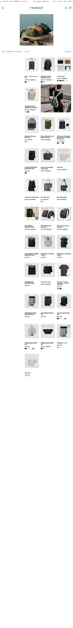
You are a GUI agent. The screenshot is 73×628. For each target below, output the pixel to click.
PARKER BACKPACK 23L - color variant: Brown (33, 348)
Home (3, 51)
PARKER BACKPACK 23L (31, 343)
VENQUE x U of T (62, 343)
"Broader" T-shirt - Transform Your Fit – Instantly (63, 283)
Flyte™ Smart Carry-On (31, 77)
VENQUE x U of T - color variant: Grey (58, 347)
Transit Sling (61, 76)
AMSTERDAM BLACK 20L (47, 313)
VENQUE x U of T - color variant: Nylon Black (60, 347)
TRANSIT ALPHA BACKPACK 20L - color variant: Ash (44, 81)
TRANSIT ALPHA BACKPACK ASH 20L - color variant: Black (28, 111)
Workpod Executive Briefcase (63, 226)
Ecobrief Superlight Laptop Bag (47, 168)
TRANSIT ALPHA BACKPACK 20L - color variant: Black (42, 81)
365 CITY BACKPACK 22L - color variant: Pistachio (63, 318)
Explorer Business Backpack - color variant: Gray (26, 141)
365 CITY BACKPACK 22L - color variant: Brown (65, 318)
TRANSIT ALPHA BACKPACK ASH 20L (31, 107)
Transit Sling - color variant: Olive (63, 80)
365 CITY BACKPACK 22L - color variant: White (60, 318)
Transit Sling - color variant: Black (60, 80)
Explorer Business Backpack (30, 137)
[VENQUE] (36, 8)
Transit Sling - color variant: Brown (58, 80)
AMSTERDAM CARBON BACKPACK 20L (32, 254)
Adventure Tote (45, 282)
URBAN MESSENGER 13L (47, 343)
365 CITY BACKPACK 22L (63, 313)
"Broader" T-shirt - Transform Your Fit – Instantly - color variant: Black (60, 288)
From (28, 139)
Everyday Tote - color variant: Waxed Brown (44, 201)
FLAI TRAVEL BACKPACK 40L (29, 226)
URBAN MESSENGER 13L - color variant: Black (42, 348)
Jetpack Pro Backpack (32, 197)
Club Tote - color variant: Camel (58, 171)
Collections (10, 51)
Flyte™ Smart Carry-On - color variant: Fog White (28, 81)
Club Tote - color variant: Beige (60, 171)
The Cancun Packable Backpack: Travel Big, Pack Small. (63, 137)
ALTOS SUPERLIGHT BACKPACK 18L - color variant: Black (26, 172)
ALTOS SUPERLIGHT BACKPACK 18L (31, 168)
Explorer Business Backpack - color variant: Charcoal (28, 141)
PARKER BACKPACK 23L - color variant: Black (26, 348)
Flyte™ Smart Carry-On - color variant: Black (26, 81)
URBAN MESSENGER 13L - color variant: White (44, 348)
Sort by (27, 51)
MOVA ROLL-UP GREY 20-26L (47, 254)
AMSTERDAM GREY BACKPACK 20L (31, 313)
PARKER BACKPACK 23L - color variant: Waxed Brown (35, 348)
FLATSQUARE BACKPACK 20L (29, 282)
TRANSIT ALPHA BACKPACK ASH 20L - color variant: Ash (26, 111)
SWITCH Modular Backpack (46, 226)
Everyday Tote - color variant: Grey (42, 201)
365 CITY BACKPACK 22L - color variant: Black (58, 318)
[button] (66, 8)
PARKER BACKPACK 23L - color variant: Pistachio (31, 348)
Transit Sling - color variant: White (65, 80)
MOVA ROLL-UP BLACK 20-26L (64, 254)
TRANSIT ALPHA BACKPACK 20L (46, 77)
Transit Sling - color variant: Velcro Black (68, 80)
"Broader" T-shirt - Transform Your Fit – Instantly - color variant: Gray (58, 288)
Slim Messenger (62, 197)
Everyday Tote (45, 197)
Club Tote (60, 167)
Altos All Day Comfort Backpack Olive (47, 137)
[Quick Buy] (36, 68)
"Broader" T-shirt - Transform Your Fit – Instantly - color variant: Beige (63, 288)
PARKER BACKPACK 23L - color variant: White (28, 348)
